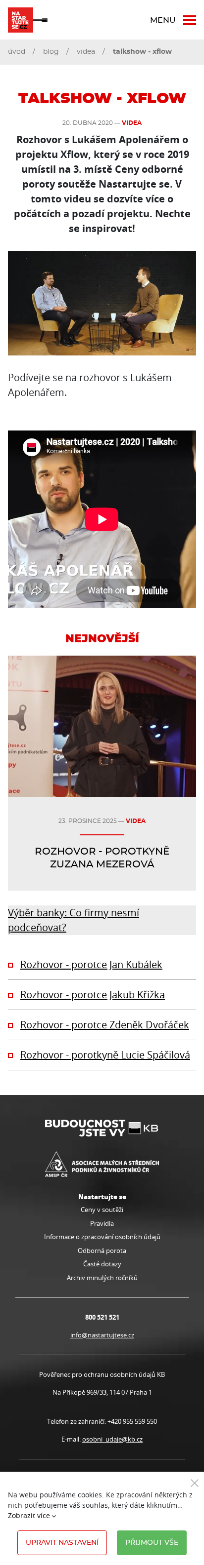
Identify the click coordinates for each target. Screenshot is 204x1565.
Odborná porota (102, 1250)
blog (51, 51)
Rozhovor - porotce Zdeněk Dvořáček (104, 1024)
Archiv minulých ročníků (102, 1277)
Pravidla (102, 1223)
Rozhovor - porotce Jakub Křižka (92, 994)
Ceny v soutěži (102, 1209)
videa (86, 51)
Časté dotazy (102, 1263)
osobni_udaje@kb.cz (112, 1439)
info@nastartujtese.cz (102, 1334)
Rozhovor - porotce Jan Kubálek (91, 964)
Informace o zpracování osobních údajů (102, 1236)
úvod (16, 51)
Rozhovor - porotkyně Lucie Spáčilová (105, 1054)
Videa (132, 123)
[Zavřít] (195, 1482)
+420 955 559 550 (132, 1421)
